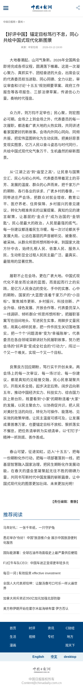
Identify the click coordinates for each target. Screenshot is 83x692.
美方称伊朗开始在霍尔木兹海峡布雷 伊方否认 (35, 608)
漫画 (13, 645)
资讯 (51, 628)
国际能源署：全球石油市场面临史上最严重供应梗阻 (40, 553)
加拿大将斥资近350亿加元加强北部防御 (31, 598)
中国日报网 (9, 22)
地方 (70, 636)
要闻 (20, 22)
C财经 (70, 628)
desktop (70, 656)
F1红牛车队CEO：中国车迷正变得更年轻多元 (36, 563)
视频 (32, 636)
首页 (13, 628)
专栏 (51, 636)
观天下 (70, 645)
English (38, 656)
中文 (54, 656)
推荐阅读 (13, 514)
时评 (32, 628)
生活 (13, 636)
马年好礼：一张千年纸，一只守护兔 (29, 527)
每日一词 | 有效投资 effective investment (31, 573)
